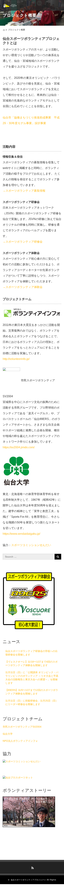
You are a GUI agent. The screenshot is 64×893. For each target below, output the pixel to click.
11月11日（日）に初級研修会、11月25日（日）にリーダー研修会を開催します (31, 702)
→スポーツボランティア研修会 (22, 241)
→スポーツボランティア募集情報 (24, 190)
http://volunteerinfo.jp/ (16, 358)
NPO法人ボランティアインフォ (20, 740)
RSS (32, 867)
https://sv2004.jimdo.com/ (18, 447)
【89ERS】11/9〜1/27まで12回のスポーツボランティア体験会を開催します (31, 692)
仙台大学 (8, 733)
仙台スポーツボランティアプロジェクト (28, 879)
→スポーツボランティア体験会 (22, 287)
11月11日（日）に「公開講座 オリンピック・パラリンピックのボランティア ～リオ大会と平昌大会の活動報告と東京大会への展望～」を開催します (31, 677)
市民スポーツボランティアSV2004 (22, 726)
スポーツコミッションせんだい (31, 545)
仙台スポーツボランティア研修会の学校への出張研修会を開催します (31, 653)
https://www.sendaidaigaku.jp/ (21, 533)
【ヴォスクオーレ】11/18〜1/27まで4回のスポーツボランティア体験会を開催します (31, 663)
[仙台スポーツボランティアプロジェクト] (10, 5)
